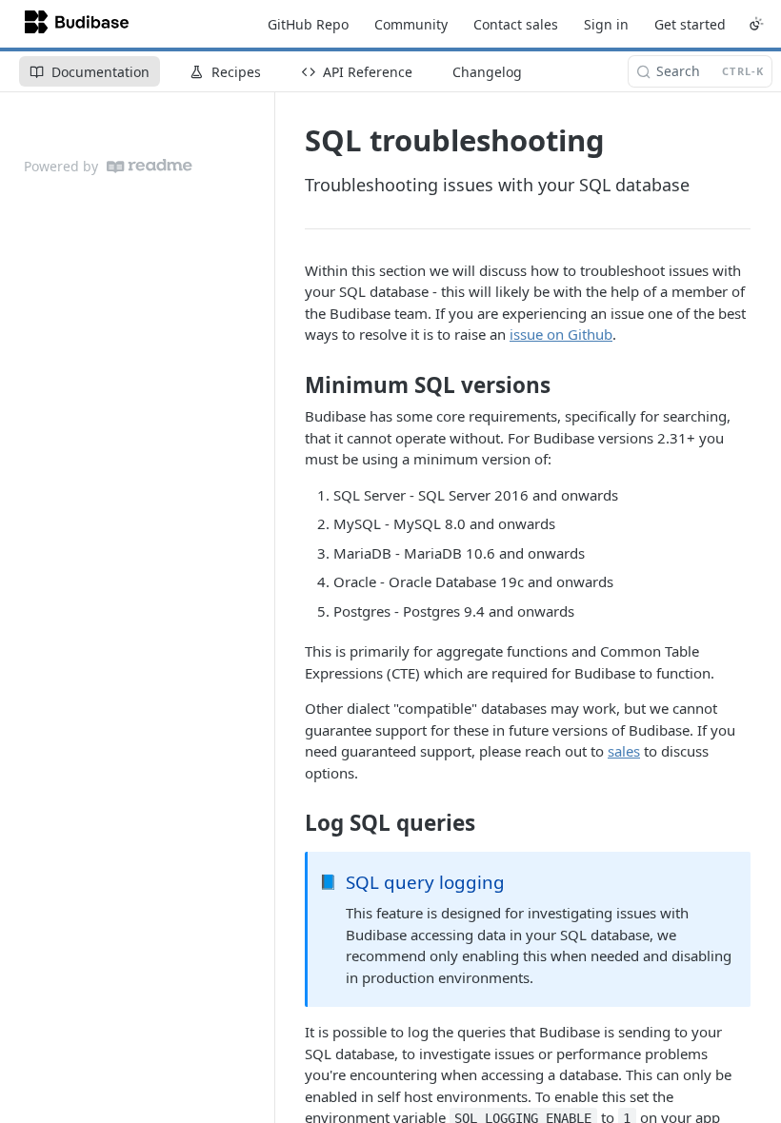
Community (411, 24)
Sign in (606, 24)
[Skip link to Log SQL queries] (292, 823)
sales (624, 750)
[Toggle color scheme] (756, 24)
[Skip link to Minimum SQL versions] (292, 385)
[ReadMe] (149, 166)
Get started (690, 24)
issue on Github (561, 334)
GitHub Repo (308, 24)
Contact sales (515, 24)
